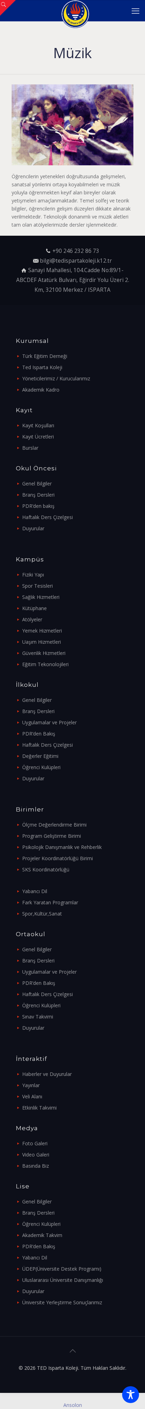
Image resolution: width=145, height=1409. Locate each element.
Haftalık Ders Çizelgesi (47, 517)
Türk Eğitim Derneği (44, 356)
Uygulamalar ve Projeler (49, 722)
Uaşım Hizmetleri (41, 641)
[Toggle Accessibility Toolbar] (130, 1395)
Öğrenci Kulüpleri (41, 767)
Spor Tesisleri (37, 585)
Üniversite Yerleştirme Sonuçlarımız (62, 1302)
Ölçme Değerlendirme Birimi (54, 824)
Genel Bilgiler (37, 483)
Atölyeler (32, 619)
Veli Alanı (32, 1096)
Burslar (30, 447)
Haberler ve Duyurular (47, 1074)
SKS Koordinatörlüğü (45, 869)
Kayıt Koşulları (38, 425)
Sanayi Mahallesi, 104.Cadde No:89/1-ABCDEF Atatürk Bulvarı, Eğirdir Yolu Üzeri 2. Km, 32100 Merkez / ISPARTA (72, 280)
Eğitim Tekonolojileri (45, 664)
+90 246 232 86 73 (75, 251)
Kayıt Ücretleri (38, 436)
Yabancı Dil (34, 891)
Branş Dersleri (38, 494)
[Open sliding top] (8, 8)
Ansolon (72, 1405)
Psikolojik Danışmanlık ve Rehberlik (62, 847)
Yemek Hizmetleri (42, 630)
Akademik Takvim (42, 1235)
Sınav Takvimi (37, 1016)
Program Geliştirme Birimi (51, 836)
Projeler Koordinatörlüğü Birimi (57, 858)
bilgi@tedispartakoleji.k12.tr (76, 260)
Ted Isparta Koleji (42, 367)
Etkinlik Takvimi (39, 1107)
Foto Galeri (35, 1143)
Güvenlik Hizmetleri (43, 653)
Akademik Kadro (40, 389)
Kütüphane (34, 608)
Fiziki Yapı (33, 574)
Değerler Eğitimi (40, 756)
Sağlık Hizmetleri (40, 597)
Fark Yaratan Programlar (50, 902)
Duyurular (33, 528)
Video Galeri (35, 1154)
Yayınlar (31, 1085)
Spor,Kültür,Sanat (42, 913)
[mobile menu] (135, 10)
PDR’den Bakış (38, 733)
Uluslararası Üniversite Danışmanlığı (62, 1280)
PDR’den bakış (38, 506)
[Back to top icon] (72, 1351)
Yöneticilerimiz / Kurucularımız (56, 378)
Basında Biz (35, 1165)
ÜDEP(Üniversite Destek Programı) (61, 1268)
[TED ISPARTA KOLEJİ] (75, 10)
